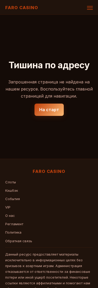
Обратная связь (18, 241)
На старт (49, 109)
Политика (13, 232)
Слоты (10, 182)
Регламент (14, 224)
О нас (10, 215)
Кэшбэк (11, 190)
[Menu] (90, 8)
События (12, 199)
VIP (7, 207)
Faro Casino (21, 7)
